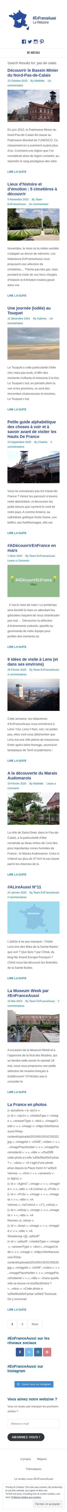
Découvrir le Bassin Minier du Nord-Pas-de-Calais (32, 73)
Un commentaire (38, 204)
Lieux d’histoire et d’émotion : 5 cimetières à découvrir (32, 189)
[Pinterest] (47, 1352)
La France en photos (27, 1104)
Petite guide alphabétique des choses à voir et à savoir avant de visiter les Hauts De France (31, 429)
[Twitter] (29, 1352)
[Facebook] (20, 1352)
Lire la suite (16, 171)
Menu (35, 52)
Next (35, 1324)
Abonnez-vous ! (26, 1437)
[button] (33, 19)
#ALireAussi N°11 (24, 887)
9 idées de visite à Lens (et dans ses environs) (32, 662)
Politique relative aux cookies (26, 1497)
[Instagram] (38, 1352)
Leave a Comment (18, 560)
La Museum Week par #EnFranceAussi (28, 993)
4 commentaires (16, 674)
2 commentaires (16, 897)
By (37, 80)
